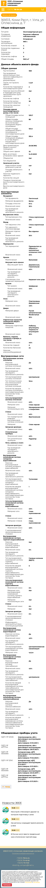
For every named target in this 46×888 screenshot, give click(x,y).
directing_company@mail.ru (23, 865)
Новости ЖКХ (12, 803)
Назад (7, 787)
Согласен (7, 885)
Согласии (36, 882)
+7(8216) (14, 9)
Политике (28, 882)
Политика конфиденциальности (23, 853)
